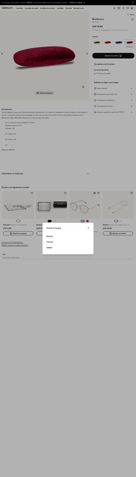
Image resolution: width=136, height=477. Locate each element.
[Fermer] (88, 228)
